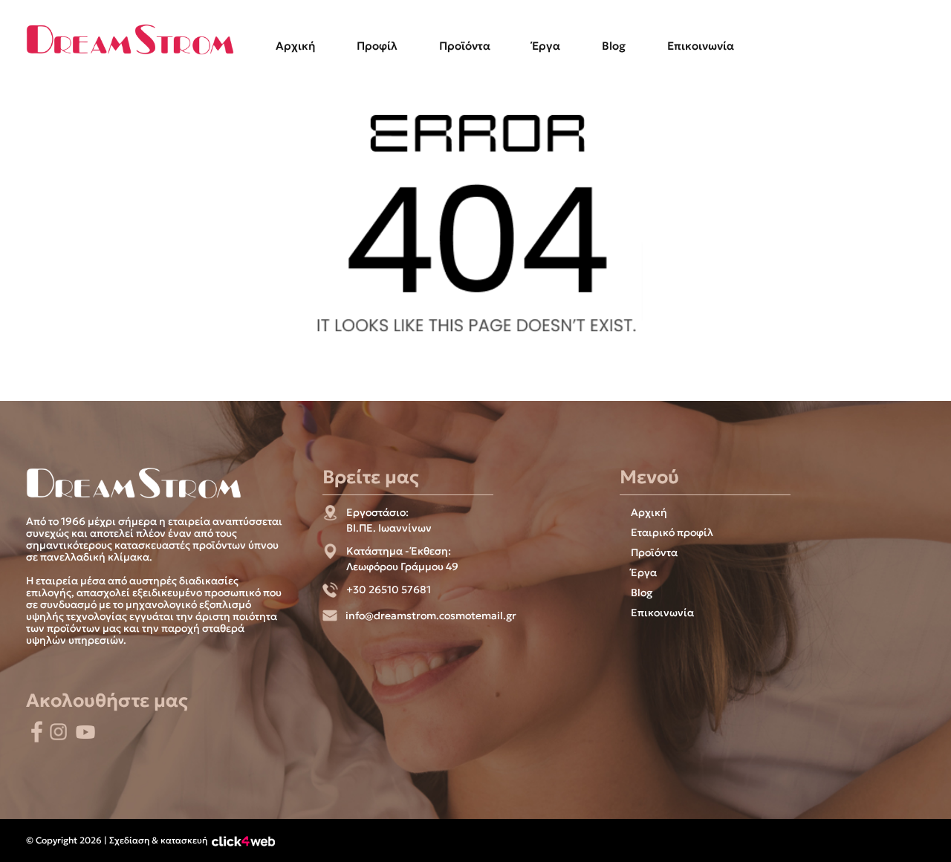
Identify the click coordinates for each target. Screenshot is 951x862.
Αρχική (295, 46)
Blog (614, 46)
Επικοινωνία (700, 46)
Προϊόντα (464, 46)
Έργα (546, 46)
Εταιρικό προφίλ (672, 532)
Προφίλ (377, 46)
